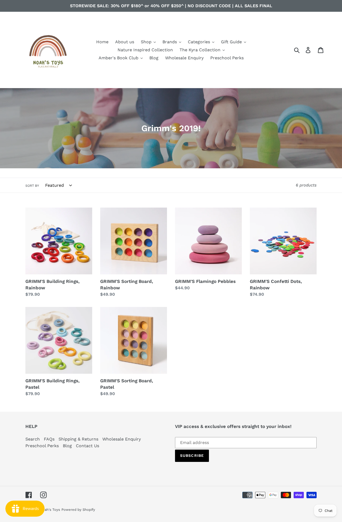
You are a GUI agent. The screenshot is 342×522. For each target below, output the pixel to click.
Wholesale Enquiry (121, 439)
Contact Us (87, 445)
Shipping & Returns (78, 439)
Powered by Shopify (78, 510)
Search (32, 439)
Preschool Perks (42, 445)
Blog (67, 445)
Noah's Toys (50, 510)
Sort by (32, 186)
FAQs (49, 439)
